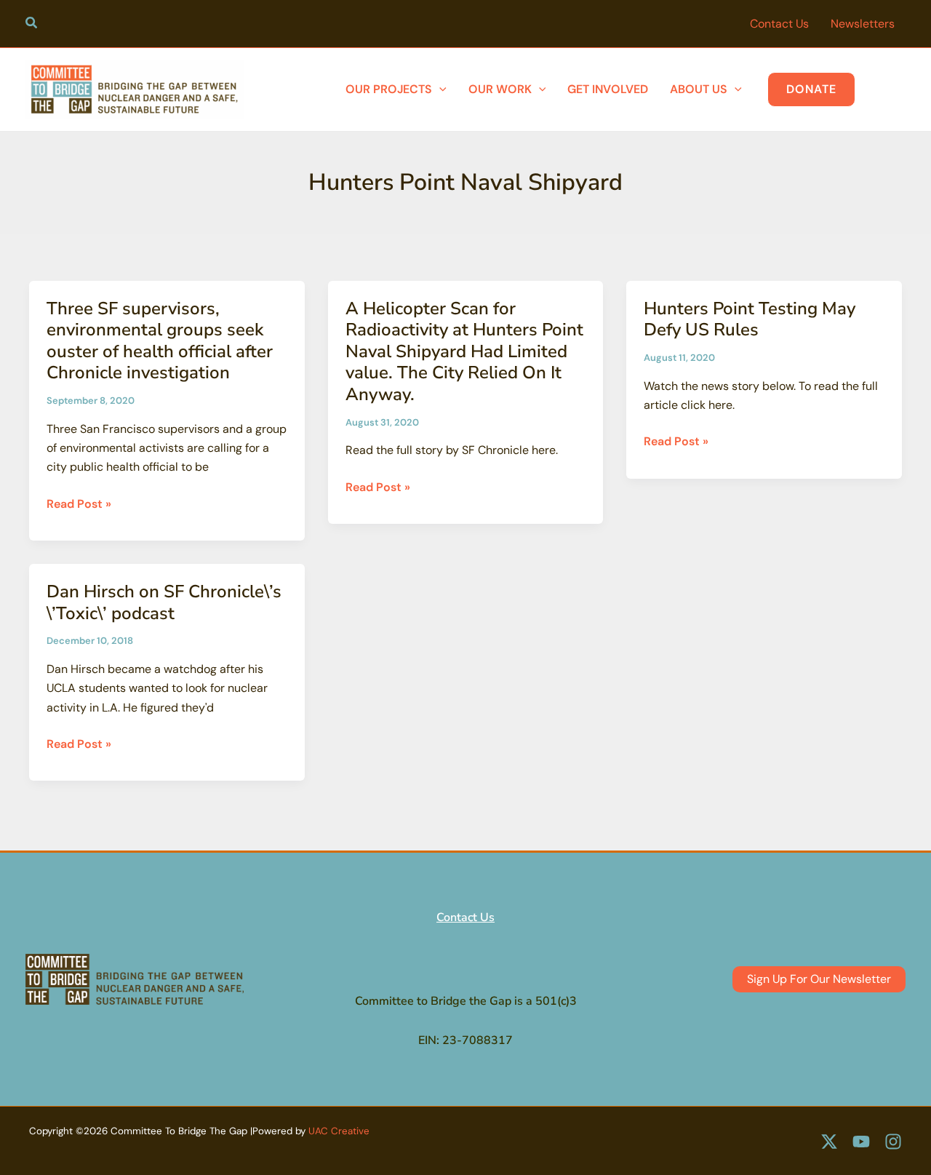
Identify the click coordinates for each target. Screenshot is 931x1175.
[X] (829, 1141)
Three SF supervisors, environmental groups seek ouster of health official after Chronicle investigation (160, 341)
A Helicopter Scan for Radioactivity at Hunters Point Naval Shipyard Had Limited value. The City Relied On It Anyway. (464, 351)
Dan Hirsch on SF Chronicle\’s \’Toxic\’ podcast (164, 602)
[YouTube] (861, 1141)
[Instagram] (893, 1141)
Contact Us (465, 917)
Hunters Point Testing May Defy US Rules (749, 319)
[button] (32, 24)
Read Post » (79, 504)
